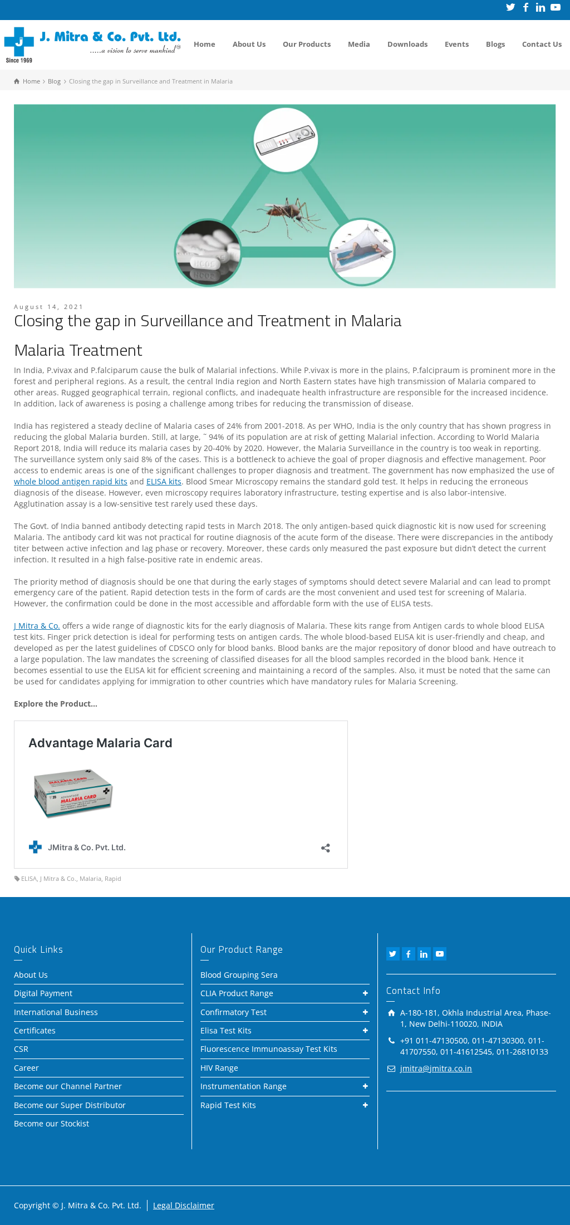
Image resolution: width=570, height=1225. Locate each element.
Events (457, 44)
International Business (56, 1012)
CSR (21, 1048)
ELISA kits (163, 481)
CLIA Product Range (236, 993)
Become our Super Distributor (70, 1105)
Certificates (35, 1030)
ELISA (29, 878)
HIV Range (219, 1067)
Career (26, 1067)
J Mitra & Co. (37, 625)
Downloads (407, 44)
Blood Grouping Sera (239, 974)
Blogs (495, 44)
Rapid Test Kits (228, 1105)
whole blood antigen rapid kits (70, 481)
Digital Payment (43, 993)
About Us (249, 44)
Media (359, 44)
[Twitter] (511, 7)
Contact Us (542, 44)
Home (204, 44)
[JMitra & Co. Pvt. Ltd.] (92, 43)
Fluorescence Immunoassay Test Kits (268, 1048)
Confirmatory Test (233, 1012)
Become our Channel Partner (68, 1086)
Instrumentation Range (243, 1086)
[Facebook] (526, 7)
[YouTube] (556, 7)
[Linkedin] (541, 7)
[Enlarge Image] (285, 196)
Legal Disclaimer (183, 1205)
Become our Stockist (51, 1123)
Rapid (113, 878)
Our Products (307, 44)
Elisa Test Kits (226, 1030)
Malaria (90, 878)
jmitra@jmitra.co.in (436, 1068)
